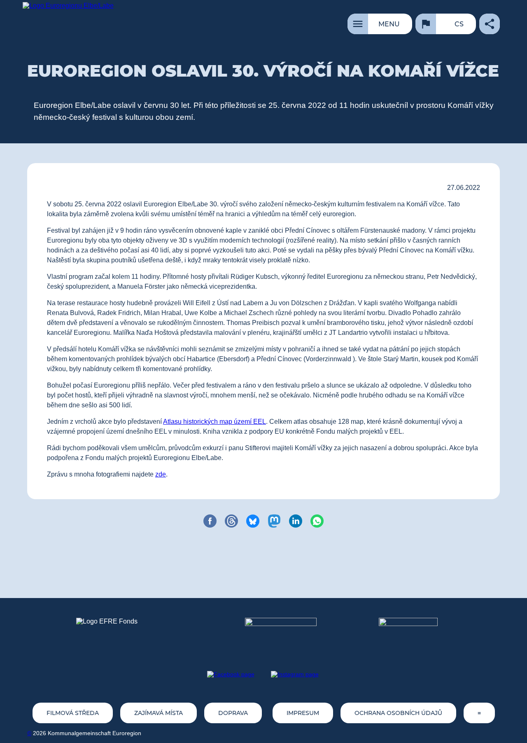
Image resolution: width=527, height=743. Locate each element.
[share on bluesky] (252, 521)
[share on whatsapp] (317, 521)
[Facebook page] (231, 674)
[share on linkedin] (295, 521)
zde (160, 474)
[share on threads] (231, 521)
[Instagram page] (294, 674)
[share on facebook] (210, 521)
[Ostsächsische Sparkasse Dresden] (415, 633)
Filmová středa (73, 713)
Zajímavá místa (158, 713)
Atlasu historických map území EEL (214, 421)
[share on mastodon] (274, 521)
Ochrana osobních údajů (398, 713)
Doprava (233, 713)
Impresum (303, 713)
